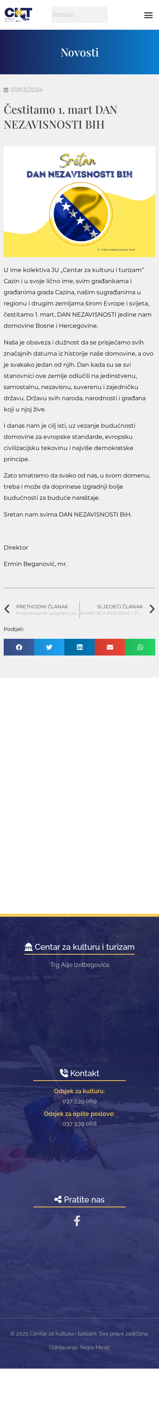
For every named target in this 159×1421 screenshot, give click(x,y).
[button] (149, 15)
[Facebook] (77, 1220)
